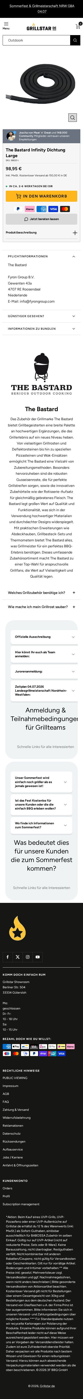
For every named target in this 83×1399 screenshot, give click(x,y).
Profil (6, 1196)
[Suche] (75, 40)
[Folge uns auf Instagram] (28, 957)
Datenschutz (12, 1133)
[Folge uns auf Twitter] (18, 957)
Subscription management (21, 1204)
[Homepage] (18, 916)
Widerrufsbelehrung (17, 1118)
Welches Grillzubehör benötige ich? (36, 593)
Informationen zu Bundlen (32, 328)
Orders (7, 1188)
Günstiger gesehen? (26, 316)
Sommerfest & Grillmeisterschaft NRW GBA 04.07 (42, 8)
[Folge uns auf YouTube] (37, 957)
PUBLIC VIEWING (15, 1078)
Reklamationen (13, 1126)
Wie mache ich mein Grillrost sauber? (38, 607)
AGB (6, 1094)
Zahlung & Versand (16, 1110)
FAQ (6, 1102)
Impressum (10, 1086)
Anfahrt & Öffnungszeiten (20, 1165)
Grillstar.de (47, 1386)
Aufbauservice (13, 1149)
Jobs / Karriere (13, 1157)
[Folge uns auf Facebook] (8, 957)
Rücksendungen (14, 1141)
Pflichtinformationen (28, 256)
